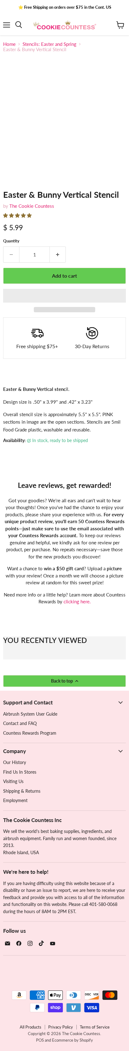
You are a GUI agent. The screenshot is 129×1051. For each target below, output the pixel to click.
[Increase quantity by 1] (58, 254)
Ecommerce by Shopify (72, 1040)
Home (9, 44)
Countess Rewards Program (29, 733)
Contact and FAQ (20, 723)
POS (40, 1040)
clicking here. (77, 601)
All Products (30, 1026)
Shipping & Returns (21, 791)
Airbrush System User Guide (30, 714)
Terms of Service (95, 1026)
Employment (15, 800)
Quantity (11, 241)
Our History (14, 762)
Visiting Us (13, 781)
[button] (18, 215)
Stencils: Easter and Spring (49, 44)
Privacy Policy (60, 1026)
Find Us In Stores (19, 772)
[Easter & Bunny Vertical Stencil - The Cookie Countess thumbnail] (13, 195)
